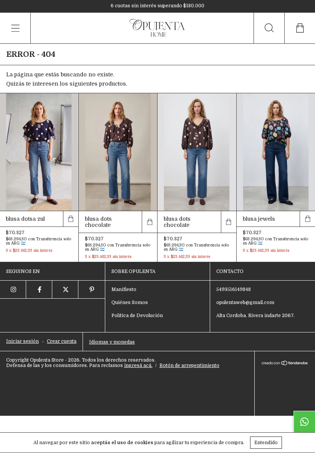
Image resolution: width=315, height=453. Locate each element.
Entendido (266, 442)
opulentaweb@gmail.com (245, 302)
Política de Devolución (137, 315)
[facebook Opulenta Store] (39, 289)
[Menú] (15, 28)
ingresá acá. (138, 365)
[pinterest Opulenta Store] (91, 289)
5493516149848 (233, 289)
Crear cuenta (61, 341)
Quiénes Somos (129, 302)
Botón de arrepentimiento (189, 365)
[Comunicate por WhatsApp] (304, 421)
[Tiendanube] (285, 364)
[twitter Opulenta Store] (65, 289)
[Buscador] (269, 28)
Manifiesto (123, 289)
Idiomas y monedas (112, 342)
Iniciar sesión (22, 341)
